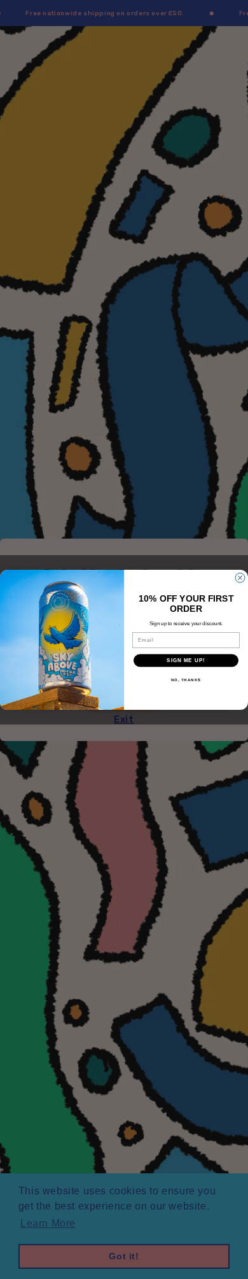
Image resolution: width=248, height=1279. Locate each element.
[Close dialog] (240, 578)
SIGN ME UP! (186, 660)
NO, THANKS (186, 679)
